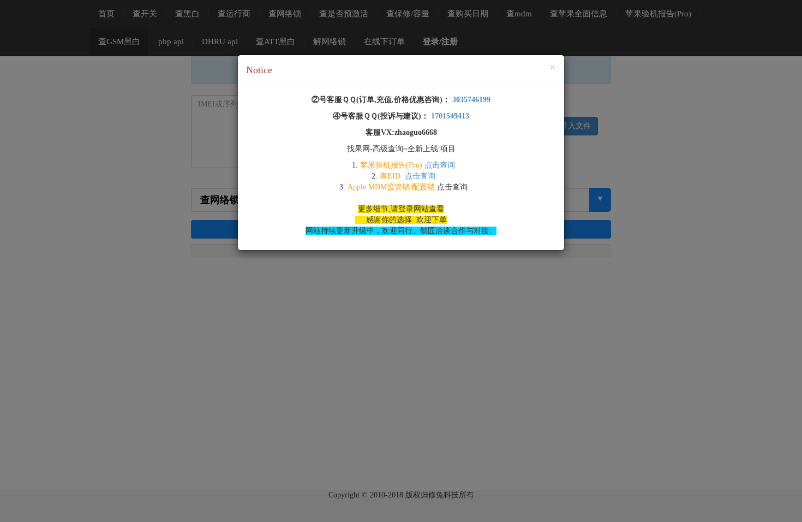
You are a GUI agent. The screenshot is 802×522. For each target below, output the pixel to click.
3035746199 (470, 100)
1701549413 (449, 116)
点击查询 (439, 165)
